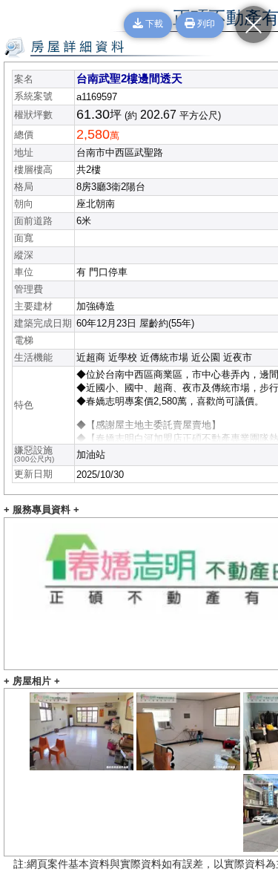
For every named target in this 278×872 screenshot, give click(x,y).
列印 (205, 24)
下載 (153, 24)
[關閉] (253, 24)
